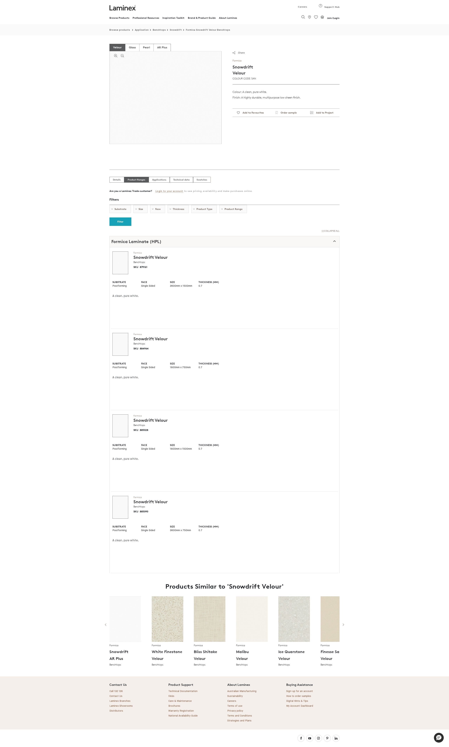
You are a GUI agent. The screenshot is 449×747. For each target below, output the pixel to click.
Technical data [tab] (181, 179)
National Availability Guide (183, 716)
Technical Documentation (182, 691)
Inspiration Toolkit (173, 17)
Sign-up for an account (299, 691)
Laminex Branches (119, 701)
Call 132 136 (116, 691)
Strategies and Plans (239, 720)
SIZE (172, 282)
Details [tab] (117, 179)
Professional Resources (146, 17)
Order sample (287, 112)
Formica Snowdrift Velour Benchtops (208, 30)
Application (142, 30)
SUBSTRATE (119, 282)
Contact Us (115, 696)
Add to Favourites (252, 112)
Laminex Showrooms (121, 706)
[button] (439, 738)
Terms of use (234, 706)
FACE (144, 282)
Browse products (119, 30)
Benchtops (159, 30)
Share (241, 52)
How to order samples (298, 696)
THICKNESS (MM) (209, 282)
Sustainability (235, 696)
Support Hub (332, 7)
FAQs (171, 696)
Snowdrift (176, 30)
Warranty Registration (181, 711)
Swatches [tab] (202, 179)
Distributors (116, 711)
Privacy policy (235, 711)
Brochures (174, 706)
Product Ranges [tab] (136, 179)
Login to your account (169, 191)
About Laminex (228, 17)
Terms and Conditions (239, 716)
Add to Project (323, 112)
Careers (302, 6)
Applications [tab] (159, 179)
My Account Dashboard (299, 706)
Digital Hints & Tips (297, 701)
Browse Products (119, 17)
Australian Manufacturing (241, 691)
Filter (120, 221)
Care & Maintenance (180, 701)
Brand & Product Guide (202, 17)
